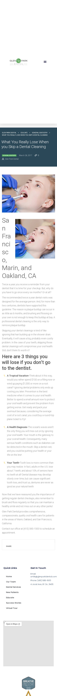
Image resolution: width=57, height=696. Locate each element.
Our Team (11, 581)
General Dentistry (9, 155)
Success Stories (13, 603)
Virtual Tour (11, 608)
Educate (10, 597)
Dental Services (13, 587)
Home (9, 576)
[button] (45, 62)
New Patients (12, 592)
